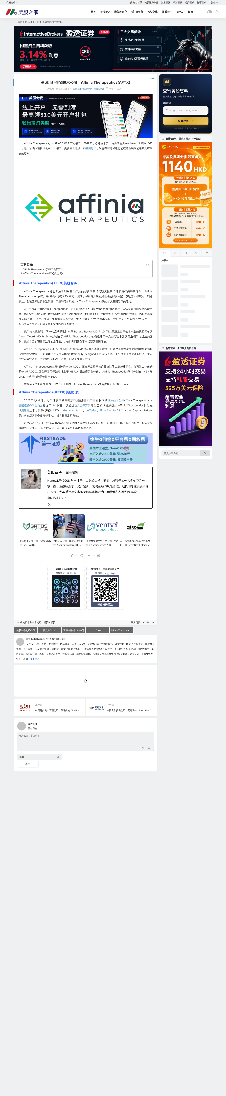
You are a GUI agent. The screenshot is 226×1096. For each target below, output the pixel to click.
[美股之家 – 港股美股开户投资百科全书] (22, 12)
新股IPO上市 (49, 630)
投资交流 (153, 11)
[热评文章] (196, 253)
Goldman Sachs (73, 410)
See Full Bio (55, 497)
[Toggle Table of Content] (145, 264)
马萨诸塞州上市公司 (73, 630)
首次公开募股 (82, 405)
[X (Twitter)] (49, 504)
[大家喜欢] (175, 253)
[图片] (149, 748)
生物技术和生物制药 (52, 22)
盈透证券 (201, 2)
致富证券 (177, 2)
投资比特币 (136, 2)
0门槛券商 (137, 11)
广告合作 (213, 2)
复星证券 (165, 2)
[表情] (143, 748)
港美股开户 (120, 11)
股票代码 (167, 103)
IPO (54, 405)
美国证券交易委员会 (31, 405)
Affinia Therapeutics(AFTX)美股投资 (43, 273)
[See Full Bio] (65, 498)
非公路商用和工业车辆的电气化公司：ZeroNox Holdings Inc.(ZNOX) (135, 544)
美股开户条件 (151, 2)
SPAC (180, 11)
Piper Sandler (108, 410)
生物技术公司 (116, 400)
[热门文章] (185, 253)
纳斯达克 (24, 410)
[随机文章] (207, 253)
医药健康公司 (32, 22)
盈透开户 (167, 11)
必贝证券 (189, 2)
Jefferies (91, 410)
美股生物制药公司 (25, 630)
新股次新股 (99, 88)
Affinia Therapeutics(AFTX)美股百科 (43, 269)
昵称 (22, 756)
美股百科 (38, 639)
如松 (190, 11)
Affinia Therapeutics (122, 630)
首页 (93, 11)
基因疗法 (91, 148)
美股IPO (105, 11)
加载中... (23, 688)
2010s (97, 630)
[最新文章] (164, 253)
